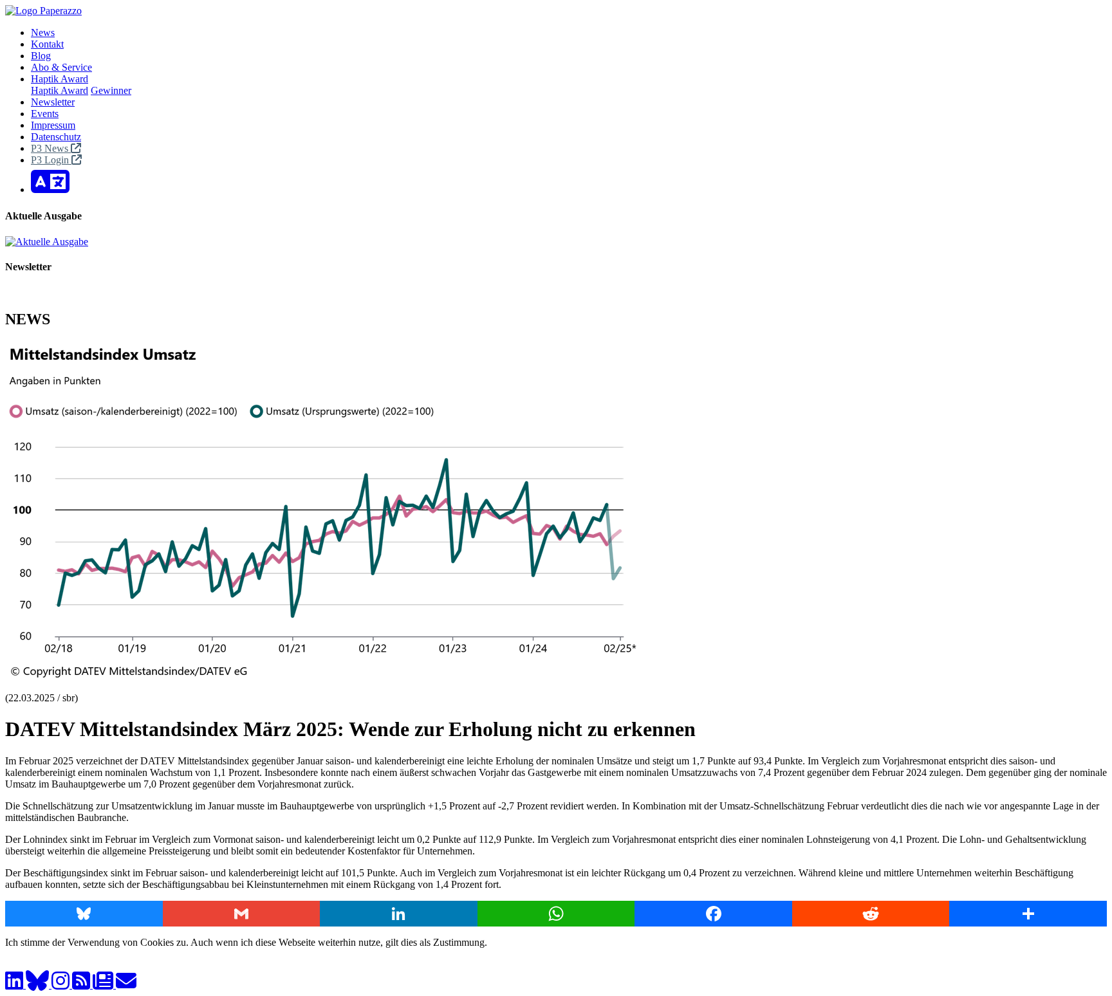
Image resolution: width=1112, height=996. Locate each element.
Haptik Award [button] (59, 78)
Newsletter (53, 102)
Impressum (53, 125)
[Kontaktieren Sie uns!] (126, 984)
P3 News (51, 148)
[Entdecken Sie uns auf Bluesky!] (38, 984)
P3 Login (51, 159)
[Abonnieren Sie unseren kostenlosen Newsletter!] (104, 984)
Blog (41, 55)
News (43, 32)
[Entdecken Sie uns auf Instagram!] (61, 984)
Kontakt (47, 44)
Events (45, 113)
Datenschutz (56, 136)
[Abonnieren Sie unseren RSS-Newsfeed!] (82, 984)
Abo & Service (61, 67)
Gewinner (111, 90)
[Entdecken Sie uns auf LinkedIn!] (15, 984)
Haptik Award (59, 90)
